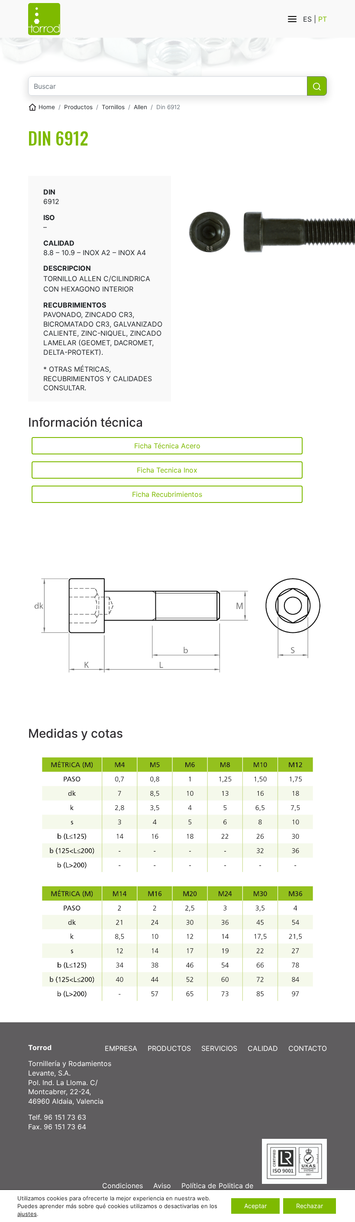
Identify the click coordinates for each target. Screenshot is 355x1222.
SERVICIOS (219, 1048)
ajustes (27, 1213)
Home (47, 107)
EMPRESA (121, 1048)
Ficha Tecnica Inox (167, 470)
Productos (78, 107)
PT (322, 19)
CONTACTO (307, 1048)
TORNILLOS (113, 107)
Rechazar (309, 1205)
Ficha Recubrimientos (167, 494)
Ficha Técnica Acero (167, 445)
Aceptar (255, 1205)
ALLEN (140, 107)
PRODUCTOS (169, 1048)
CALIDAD (263, 1048)
